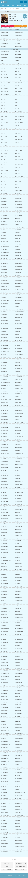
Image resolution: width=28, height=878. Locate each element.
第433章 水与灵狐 (4, 662)
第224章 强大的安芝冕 (19, 365)
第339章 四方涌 (4, 529)
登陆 (21, 2)
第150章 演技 (17, 261)
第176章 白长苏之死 (19, 297)
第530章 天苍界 (18, 798)
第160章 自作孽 (18, 275)
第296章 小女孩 (18, 467)
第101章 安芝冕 (4, 193)
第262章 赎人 (17, 419)
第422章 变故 (17, 645)
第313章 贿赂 (3, 492)
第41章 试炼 (3, 108)
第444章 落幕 (17, 676)
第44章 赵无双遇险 (18, 111)
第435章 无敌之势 (4, 665)
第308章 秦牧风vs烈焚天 (19, 484)
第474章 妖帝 (17, 719)
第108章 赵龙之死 (18, 201)
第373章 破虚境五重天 (5, 577)
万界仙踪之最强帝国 (21, 863)
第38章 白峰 (17, 102)
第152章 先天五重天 (19, 263)
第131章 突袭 (3, 235)
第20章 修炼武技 (18, 77)
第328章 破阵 (17, 512)
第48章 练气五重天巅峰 (19, 116)
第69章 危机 (3, 147)
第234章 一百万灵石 (19, 379)
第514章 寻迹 (17, 775)
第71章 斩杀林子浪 (4, 150)
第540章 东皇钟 (18, 812)
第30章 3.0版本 (18, 91)
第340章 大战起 (18, 529)
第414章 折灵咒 (18, 634)
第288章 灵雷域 (18, 456)
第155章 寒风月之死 (5, 269)
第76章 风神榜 (17, 156)
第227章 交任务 (4, 371)
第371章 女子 (3, 574)
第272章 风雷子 (18, 433)
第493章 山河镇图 (4, 747)
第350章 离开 (17, 543)
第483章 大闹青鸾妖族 (5, 733)
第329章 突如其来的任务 (5, 515)
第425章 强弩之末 (4, 651)
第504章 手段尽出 (18, 761)
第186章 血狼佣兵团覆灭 (19, 311)
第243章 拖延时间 (4, 393)
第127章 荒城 (3, 229)
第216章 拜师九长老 (19, 354)
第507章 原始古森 (4, 767)
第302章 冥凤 (17, 475)
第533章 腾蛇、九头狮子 (5, 803)
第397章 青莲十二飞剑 (5, 611)
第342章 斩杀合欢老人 (19, 532)
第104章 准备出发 (18, 195)
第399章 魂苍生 (4, 614)
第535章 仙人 (3, 806)
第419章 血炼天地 (4, 642)
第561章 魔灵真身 (18, 40)
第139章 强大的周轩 (5, 246)
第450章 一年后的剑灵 (19, 685)
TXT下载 (25, 16)
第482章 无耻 (17, 730)
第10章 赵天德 (17, 63)
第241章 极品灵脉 (4, 391)
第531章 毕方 (3, 801)
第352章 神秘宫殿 (18, 546)
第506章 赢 (17, 764)
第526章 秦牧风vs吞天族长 (20, 792)
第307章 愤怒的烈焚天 (5, 484)
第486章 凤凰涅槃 (18, 735)
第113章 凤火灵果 (4, 210)
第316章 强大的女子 (19, 495)
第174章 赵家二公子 (19, 294)
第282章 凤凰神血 (18, 447)
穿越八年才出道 (7, 869)
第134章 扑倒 (17, 238)
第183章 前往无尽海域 (5, 309)
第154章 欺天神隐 (18, 266)
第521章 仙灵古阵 (4, 786)
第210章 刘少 (17, 345)
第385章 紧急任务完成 (5, 594)
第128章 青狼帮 (18, 229)
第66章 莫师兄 (17, 142)
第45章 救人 (3, 114)
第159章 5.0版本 (4, 275)
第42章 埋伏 (17, 108)
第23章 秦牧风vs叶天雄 (5, 82)
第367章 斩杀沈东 (4, 569)
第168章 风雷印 (18, 286)
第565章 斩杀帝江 (18, 35)
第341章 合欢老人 (4, 532)
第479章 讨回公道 (4, 727)
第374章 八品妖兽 (18, 577)
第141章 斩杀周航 (4, 249)
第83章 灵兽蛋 (3, 167)
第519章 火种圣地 (4, 784)
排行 (3, 5)
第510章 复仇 (17, 769)
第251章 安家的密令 (5, 405)
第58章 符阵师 (17, 130)
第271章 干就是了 (4, 433)
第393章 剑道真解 (4, 605)
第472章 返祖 (17, 716)
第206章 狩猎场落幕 (19, 340)
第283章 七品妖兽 (4, 450)
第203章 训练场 (4, 337)
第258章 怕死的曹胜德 (19, 413)
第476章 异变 (17, 721)
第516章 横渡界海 (18, 778)
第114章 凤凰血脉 (18, 210)
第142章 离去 (17, 249)
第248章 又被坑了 (18, 399)
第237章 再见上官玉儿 (5, 385)
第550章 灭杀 (17, 826)
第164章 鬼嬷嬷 (18, 280)
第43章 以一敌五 (4, 111)
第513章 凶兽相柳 (4, 775)
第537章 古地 (3, 809)
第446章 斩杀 (17, 679)
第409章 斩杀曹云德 (5, 628)
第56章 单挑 (17, 128)
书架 (25, 5)
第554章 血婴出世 (18, 832)
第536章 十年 (17, 806)
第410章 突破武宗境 (19, 628)
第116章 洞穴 (17, 212)
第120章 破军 (17, 218)
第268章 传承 (17, 427)
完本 (13, 5)
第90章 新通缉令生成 (19, 176)
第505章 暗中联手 (4, 764)
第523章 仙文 (3, 789)
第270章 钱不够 (18, 430)
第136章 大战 (17, 241)
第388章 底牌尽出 (18, 597)
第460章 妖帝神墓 (18, 699)
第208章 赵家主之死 (19, 343)
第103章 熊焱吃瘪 (4, 195)
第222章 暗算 (17, 362)
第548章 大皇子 (18, 823)
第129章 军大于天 (4, 232)
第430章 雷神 (17, 656)
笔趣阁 (4, 2)
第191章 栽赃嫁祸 (4, 320)
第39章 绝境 (3, 105)
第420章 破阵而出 (18, 642)
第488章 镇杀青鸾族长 (19, 738)
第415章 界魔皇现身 (5, 637)
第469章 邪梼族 (4, 713)
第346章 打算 (17, 538)
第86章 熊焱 (17, 170)
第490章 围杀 (17, 741)
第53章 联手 (3, 125)
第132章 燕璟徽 (18, 235)
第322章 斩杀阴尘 (18, 504)
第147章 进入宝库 (4, 258)
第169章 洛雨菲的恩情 (5, 289)
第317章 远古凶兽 (4, 498)
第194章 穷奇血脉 (18, 323)
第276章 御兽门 (18, 439)
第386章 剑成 (17, 594)
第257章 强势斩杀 (4, 413)
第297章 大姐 (3, 470)
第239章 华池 (3, 388)
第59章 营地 (3, 133)
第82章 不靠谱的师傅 (19, 164)
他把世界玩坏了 (7, 863)
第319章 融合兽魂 (4, 501)
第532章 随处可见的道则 (19, 801)
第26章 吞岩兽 (17, 85)
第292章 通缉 (17, 461)
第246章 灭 (17, 396)
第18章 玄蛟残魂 (18, 74)
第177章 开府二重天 (5, 300)
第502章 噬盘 (17, 758)
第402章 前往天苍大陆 (19, 617)
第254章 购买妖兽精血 (19, 408)
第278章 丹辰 (17, 441)
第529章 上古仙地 (4, 798)
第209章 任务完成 (4, 345)
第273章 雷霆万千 (4, 436)
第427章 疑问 (3, 654)
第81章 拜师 (3, 164)
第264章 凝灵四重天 (19, 422)
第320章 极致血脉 (18, 501)
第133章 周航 (3, 238)
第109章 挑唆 (3, 204)
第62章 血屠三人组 (18, 136)
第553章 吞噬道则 (4, 832)
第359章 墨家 (3, 557)
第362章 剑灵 (17, 560)
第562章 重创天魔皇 (5, 40)
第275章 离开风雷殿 (5, 439)
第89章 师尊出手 (4, 176)
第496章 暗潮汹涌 (18, 750)
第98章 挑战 (17, 187)
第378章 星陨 (17, 583)
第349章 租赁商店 (4, 543)
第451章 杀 (3, 687)
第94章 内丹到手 (18, 181)
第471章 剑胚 (3, 716)
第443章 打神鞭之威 (5, 676)
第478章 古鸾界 (18, 724)
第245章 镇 (3, 396)
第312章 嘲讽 (17, 490)
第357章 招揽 (3, 555)
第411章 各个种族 (4, 631)
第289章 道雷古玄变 (5, 458)
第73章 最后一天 (4, 153)
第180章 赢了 (17, 303)
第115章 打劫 (3, 212)
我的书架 (10, 875)
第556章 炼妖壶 (18, 834)
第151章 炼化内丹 (4, 263)
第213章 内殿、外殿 (5, 351)
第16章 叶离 (17, 71)
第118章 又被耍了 (18, 215)
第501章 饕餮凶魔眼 (5, 758)
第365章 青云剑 (4, 566)
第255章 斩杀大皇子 (5, 410)
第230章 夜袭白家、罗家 (19, 374)
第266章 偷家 (17, 424)
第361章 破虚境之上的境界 (6, 560)
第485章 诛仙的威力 (5, 735)
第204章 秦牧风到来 (19, 337)
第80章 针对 (17, 162)
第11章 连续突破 (4, 65)
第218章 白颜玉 (18, 357)
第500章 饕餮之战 (18, 755)
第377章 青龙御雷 (4, 583)
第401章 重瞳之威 (4, 617)
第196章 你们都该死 (19, 326)
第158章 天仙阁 (18, 272)
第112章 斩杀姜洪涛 (19, 207)
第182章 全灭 (17, 306)
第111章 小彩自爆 (4, 207)
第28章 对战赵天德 (18, 88)
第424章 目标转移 (18, 648)
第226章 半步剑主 (18, 368)
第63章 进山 (3, 139)
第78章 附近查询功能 (19, 159)
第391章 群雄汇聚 (4, 603)
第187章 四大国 (4, 314)
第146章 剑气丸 (18, 255)
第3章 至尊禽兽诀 (4, 54)
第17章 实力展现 (4, 74)
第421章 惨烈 (3, 645)
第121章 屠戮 (3, 221)
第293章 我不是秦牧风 (5, 464)
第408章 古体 (17, 625)
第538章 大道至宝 (18, 809)
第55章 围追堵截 (4, 128)
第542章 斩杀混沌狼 (19, 815)
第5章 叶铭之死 (4, 57)
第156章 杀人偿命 (18, 269)
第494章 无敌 (17, 747)
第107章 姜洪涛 (4, 201)
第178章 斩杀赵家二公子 (19, 300)
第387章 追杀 (3, 597)
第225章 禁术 (3, 368)
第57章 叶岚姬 (3, 130)
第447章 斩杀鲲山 (4, 682)
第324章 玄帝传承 (18, 506)
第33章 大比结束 (4, 97)
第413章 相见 (3, 634)
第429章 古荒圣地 (4, 656)
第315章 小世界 (4, 495)
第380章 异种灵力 (18, 586)
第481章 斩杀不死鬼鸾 (5, 730)
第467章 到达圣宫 (4, 710)
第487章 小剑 (3, 738)
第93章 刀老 (3, 181)
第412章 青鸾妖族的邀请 (19, 631)
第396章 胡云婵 (18, 608)
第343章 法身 (3, 535)
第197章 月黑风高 (4, 328)
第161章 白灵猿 (4, 277)
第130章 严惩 (17, 232)
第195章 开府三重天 (5, 326)
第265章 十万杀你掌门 (5, 424)
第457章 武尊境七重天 (5, 696)
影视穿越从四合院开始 (21, 866)
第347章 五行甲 (4, 540)
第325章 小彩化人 (4, 509)
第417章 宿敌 (3, 639)
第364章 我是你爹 (18, 563)
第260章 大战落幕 (18, 416)
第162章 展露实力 (18, 277)
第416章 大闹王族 (18, 637)
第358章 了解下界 (18, 555)
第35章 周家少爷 (4, 99)
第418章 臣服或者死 (19, 639)
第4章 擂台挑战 (18, 54)
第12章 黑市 (17, 65)
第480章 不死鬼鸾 (18, 727)
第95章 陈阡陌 (3, 184)
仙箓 (7, 866)
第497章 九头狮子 (4, 752)
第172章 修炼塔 (18, 292)
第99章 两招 (3, 190)
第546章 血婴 (17, 820)
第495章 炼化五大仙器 (5, 750)
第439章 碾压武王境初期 (5, 670)
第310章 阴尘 (17, 487)
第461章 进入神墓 (4, 702)
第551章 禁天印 (4, 829)
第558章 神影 (3, 46)
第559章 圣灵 (17, 43)
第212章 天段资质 (18, 348)
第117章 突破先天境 (5, 215)
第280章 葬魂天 (18, 444)
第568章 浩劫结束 (4, 32)
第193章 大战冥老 (4, 323)
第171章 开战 (3, 292)
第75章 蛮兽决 (3, 156)
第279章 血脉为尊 (4, 444)
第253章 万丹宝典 (4, 408)
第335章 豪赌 (3, 523)
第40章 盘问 (17, 105)
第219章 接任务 (4, 359)
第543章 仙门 (3, 817)
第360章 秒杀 (17, 557)
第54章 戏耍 (17, 125)
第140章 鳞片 (17, 246)
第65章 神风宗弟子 (4, 142)
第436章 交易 (17, 665)
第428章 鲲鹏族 (18, 654)
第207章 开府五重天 (5, 343)
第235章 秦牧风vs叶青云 (5, 382)
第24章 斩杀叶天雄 (18, 82)
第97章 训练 (3, 187)
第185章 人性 (3, 311)
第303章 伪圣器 (4, 478)
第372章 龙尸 (17, 574)
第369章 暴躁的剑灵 (5, 572)
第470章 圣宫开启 (18, 713)
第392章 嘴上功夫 (18, 603)
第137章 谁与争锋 (4, 244)
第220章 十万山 (18, 359)
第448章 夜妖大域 (18, 682)
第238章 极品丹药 (18, 385)
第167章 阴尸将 (4, 286)
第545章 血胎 (3, 820)
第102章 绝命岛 (18, 193)
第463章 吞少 (3, 704)
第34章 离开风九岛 (18, 97)
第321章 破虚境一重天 (5, 504)
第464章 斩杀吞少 (18, 704)
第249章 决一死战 (4, 402)
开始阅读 (7, 25)
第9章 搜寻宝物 (4, 63)
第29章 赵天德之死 (4, 91)
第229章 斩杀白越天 (5, 374)
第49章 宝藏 (3, 119)
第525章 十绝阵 (4, 792)
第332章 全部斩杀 (18, 518)
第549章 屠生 (3, 826)
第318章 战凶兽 (18, 498)
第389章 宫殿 (3, 600)
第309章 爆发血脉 (4, 487)
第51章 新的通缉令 (4, 122)
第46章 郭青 (17, 114)
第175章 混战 (3, 297)
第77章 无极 (3, 159)
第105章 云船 (3, 198)
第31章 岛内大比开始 (5, 94)
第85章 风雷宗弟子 (4, 170)
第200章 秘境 (17, 331)
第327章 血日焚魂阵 (5, 512)
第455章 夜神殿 (4, 693)
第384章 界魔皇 (18, 591)
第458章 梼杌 (17, 696)
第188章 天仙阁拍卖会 (19, 314)
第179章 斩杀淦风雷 (5, 303)
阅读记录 (19, 5)
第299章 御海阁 (4, 473)
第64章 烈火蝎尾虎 (18, 139)
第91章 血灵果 (3, 179)
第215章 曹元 (3, 354)
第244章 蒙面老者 (18, 393)
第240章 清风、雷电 (19, 388)
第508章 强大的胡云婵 (19, 767)
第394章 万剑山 (18, 605)
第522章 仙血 (17, 786)
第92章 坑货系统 (18, 179)
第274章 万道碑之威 (19, 436)
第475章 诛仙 (3, 721)
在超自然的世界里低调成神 (21, 869)
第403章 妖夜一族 (4, 620)
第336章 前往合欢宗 (19, 523)
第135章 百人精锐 (4, 241)
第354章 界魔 (17, 549)
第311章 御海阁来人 (5, 490)
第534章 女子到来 (18, 803)
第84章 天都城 (17, 167)
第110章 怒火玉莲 (18, 204)
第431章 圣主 (3, 659)
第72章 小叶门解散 (18, 150)
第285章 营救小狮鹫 (5, 453)
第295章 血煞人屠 (4, 467)
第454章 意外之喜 (18, 690)
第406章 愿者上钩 (18, 622)
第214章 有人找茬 (18, 351)
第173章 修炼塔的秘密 (5, 294)
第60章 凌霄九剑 (18, 133)
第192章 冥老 (17, 320)
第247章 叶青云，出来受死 (6, 399)
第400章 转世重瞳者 (19, 614)
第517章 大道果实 (4, 781)
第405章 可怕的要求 (5, 622)
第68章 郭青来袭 (18, 145)
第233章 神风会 (4, 379)
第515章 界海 (3, 778)
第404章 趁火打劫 (18, 620)
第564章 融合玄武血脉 (5, 38)
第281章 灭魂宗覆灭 (5, 447)
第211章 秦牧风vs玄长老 (5, 348)
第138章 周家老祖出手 (19, 244)
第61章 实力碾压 (4, 136)
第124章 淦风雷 (18, 224)
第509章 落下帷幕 (4, 769)
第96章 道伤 (17, 184)
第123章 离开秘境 (4, 224)
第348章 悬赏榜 (18, 540)
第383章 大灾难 (4, 591)
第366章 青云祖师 (18, 566)
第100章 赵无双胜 (18, 190)
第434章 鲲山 (17, 662)
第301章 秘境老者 (4, 475)
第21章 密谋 (3, 80)
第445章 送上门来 (4, 679)
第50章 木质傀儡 (18, 119)
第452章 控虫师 (18, 687)
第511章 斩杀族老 (4, 772)
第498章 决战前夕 (18, 752)
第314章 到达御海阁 (19, 492)
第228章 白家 (17, 371)
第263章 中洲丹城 (4, 422)
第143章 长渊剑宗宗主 (5, 252)
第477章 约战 (3, 724)
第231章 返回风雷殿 (5, 376)
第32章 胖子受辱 (18, 94)
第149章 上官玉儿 (4, 261)
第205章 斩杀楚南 (4, 340)
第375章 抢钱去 (4, 580)
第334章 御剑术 (18, 521)
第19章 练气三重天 (4, 77)
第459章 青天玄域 (4, 699)
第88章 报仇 (17, 173)
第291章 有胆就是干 (5, 461)
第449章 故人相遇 (4, 685)
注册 (26, 2)
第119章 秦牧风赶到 (5, 218)
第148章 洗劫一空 (18, 258)
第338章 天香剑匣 (18, 526)
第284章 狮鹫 (17, 450)
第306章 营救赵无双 (19, 481)
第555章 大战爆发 (4, 834)
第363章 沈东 (3, 563)
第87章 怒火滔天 (4, 173)
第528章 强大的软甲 (19, 795)
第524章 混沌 (17, 789)
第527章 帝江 (3, 795)
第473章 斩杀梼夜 (4, 719)
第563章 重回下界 (18, 38)
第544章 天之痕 (18, 817)
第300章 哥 (17, 473)
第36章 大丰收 (17, 99)
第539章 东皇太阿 (4, 812)
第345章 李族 (3, 538)
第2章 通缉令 (17, 51)
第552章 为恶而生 (18, 829)
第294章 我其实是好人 (19, 464)
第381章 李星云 (4, 588)
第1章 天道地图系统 (5, 51)
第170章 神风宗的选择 (19, 289)
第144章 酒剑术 (18, 252)
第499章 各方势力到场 (5, 755)
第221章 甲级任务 (4, 362)
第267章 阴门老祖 (4, 427)
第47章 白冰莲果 (4, 116)
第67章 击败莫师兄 (4, 145)
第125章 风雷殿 (4, 227)
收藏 (8, 5)
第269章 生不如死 (4, 430)
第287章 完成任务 (4, 456)
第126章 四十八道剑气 (19, 227)
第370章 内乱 (17, 572)
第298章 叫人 (17, 470)
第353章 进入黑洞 (4, 549)
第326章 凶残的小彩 (19, 509)
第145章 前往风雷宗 (5, 255)
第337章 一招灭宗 (4, 526)
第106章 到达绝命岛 (19, 198)
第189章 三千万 (4, 317)
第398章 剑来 (17, 611)
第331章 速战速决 (4, 518)
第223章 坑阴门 (4, 365)
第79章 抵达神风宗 (4, 162)
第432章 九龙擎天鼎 (19, 659)
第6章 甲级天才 (18, 57)
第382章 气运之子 (18, 588)
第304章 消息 (17, 478)
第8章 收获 (17, 60)
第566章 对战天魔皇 (5, 35)
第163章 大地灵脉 (4, 280)
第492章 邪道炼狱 (18, 744)
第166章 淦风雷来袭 (19, 283)
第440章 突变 (17, 670)
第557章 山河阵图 (18, 46)
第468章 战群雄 (18, 710)
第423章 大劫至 (4, 648)
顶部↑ (24, 875)
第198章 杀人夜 (18, 328)
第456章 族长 (17, 693)
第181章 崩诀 (3, 306)
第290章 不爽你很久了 (19, 458)
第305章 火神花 (4, 481)
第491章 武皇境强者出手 (5, 744)
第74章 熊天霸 (17, 153)
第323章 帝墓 (3, 506)
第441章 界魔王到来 (5, 673)
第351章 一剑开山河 (5, 546)
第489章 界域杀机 (4, 741)
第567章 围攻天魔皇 (19, 32)
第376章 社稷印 (18, 580)
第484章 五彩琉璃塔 (19, 733)
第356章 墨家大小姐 (19, 552)
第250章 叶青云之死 (19, 402)
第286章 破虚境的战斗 (19, 453)
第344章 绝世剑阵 (18, 535)
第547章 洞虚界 (4, 823)
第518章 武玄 (17, 781)
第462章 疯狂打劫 (18, 702)
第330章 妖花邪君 (18, 515)
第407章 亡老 (3, 625)
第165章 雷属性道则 (5, 283)
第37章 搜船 (3, 102)
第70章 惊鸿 (17, 147)
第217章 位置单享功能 (5, 357)
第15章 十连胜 (3, 71)
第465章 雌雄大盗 (4, 707)
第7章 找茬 (3, 60)
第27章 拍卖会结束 (4, 88)
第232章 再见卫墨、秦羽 (19, 376)
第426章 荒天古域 (18, 651)
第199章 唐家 (3, 331)
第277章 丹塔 (3, 441)
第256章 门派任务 (18, 410)
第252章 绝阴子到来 (19, 405)
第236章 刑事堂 (18, 382)
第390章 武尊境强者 (19, 600)
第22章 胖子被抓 (18, 80)
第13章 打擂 (3, 68)
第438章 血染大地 (18, 668)
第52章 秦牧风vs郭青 (19, 122)
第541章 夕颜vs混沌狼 (5, 815)
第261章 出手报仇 (4, 419)
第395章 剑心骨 (4, 608)
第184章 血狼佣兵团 (19, 309)
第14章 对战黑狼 (18, 68)
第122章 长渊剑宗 (18, 221)
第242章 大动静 (18, 391)
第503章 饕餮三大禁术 (5, 761)
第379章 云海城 (4, 586)
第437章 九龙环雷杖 (5, 668)
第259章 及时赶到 (4, 416)
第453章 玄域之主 (4, 690)
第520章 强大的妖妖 (19, 784)
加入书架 (20, 25)
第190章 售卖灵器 (18, 317)
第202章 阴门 (17, 334)
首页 (3, 875)
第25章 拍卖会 (3, 85)
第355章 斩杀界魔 (4, 552)
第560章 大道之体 (4, 43)
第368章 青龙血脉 (18, 569)
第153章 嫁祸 (3, 266)
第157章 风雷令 (4, 272)
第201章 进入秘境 (4, 334)
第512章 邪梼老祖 (18, 772)
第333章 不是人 (4, 521)
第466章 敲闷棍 (18, 707)
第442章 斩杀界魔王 (19, 673)
